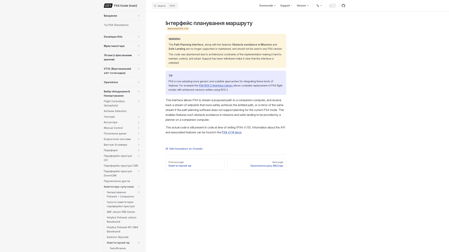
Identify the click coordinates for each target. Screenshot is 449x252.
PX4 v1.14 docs (231, 132)
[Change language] (319, 5)
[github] (343, 5)
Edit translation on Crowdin (186, 148)
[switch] (332, 6)
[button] (139, 16)
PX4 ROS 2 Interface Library (216, 85)
